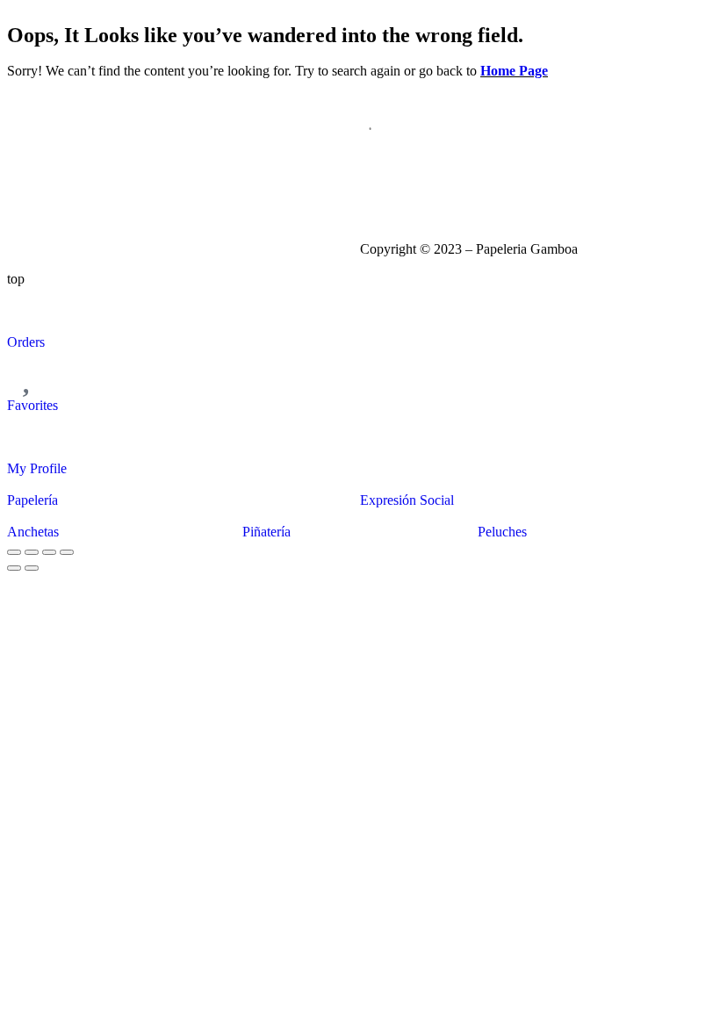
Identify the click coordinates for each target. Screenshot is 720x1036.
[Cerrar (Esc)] (67, 552)
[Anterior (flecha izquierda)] (14, 568)
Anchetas (33, 531)
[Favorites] (29, 372)
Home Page (514, 70)
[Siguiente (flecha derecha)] (32, 568)
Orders (26, 342)
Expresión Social (407, 500)
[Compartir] (49, 552)
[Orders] (29, 309)
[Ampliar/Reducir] (14, 552)
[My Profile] (29, 435)
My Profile (37, 468)
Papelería (32, 500)
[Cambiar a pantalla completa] (32, 552)
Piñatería (266, 531)
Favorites (32, 405)
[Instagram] (382, 184)
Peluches (502, 531)
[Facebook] (429, 184)
